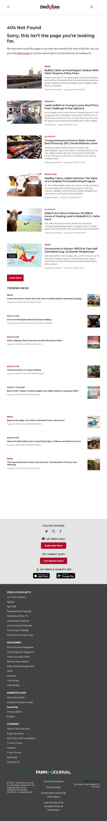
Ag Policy (50, 136)
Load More (15, 278)
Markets (49, 101)
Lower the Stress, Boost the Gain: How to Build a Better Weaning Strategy (44, 298)
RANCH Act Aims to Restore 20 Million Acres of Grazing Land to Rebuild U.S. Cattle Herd (72, 216)
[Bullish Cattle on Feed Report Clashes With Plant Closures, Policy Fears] (24, 77)
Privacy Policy (53, 787)
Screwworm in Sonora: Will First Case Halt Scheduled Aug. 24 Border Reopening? (71, 250)
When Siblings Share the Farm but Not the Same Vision (34, 340)
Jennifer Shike (34, 424)
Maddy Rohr (35, 302)
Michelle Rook (50, 125)
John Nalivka (34, 394)
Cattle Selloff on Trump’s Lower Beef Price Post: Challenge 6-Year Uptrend (72, 107)
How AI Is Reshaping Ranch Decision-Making (29, 319)
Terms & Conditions (53, 781)
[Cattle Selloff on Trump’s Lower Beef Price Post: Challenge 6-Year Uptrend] (24, 112)
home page (23, 53)
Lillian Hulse (34, 468)
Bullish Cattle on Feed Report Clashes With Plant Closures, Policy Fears (72, 72)
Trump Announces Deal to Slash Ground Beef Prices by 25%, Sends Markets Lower (71, 142)
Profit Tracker (16, 387)
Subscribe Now (54, 545)
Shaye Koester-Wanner (40, 323)
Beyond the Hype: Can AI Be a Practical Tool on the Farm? (36, 420)
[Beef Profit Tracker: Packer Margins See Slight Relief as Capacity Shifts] (93, 392)
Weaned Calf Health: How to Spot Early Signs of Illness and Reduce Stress (44, 441)
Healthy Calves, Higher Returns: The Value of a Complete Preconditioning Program (71, 180)
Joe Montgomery (35, 373)
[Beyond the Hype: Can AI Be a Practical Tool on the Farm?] (93, 422)
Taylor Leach (35, 344)
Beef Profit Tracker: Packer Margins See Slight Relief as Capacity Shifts (42, 391)
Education (51, 174)
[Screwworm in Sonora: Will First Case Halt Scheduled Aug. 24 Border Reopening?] (24, 255)
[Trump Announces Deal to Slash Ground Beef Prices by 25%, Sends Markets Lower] (24, 147)
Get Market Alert (54, 561)
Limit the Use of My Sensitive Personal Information (54, 806)
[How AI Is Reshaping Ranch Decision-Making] (93, 321)
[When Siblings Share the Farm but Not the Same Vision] (93, 342)
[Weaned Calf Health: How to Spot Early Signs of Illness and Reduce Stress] (93, 443)
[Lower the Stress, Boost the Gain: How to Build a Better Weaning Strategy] (93, 300)
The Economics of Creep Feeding (24, 370)
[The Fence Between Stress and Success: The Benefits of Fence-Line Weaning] (93, 464)
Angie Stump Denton (53, 89)
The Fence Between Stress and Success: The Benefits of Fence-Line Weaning (42, 463)
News (48, 66)
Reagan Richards (51, 197)
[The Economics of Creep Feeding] (93, 371)
